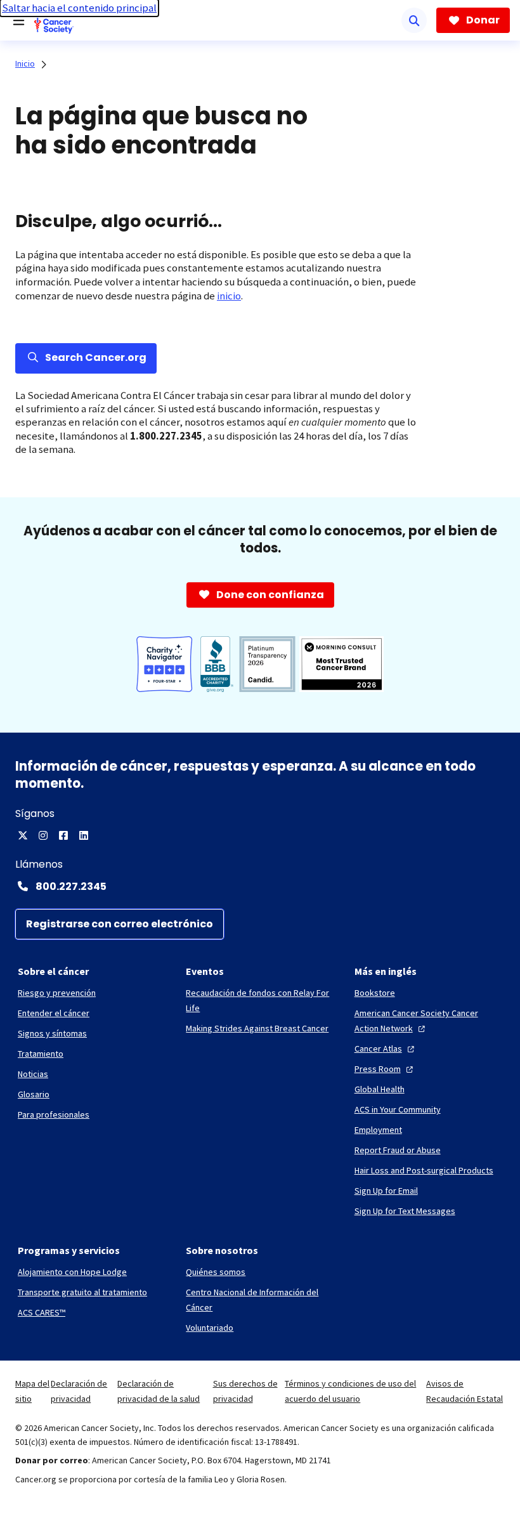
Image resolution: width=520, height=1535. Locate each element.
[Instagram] (43, 835)
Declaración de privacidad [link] (79, 1391)
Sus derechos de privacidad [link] (245, 1391)
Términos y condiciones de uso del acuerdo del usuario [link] (350, 1391)
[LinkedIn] (83, 835)
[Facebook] (63, 835)
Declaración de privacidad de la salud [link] (158, 1391)
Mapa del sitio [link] (32, 1391)
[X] (22, 835)
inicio (229, 296)
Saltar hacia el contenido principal (79, 8)
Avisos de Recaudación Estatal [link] (464, 1391)
